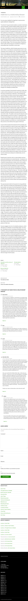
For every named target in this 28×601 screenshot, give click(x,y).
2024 (2, 577)
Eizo (3, 325)
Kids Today (3, 515)
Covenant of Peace (4, 507)
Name (2, 450)
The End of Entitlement (5, 499)
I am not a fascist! (8, 534)
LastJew (2, 523)
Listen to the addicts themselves (7, 283)
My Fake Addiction (4, 567)
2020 (2, 579)
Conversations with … (5, 565)
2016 (2, 585)
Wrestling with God (5, 503)
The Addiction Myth (5, 279)
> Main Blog (3, 12)
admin (5, 396)
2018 (2, 582)
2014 (2, 589)
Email (2, 456)
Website (2, 461)
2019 (2, 580)
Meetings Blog (3, 566)
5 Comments (22, 16)
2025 (2, 575)
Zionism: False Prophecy (6, 509)
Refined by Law (4, 501)
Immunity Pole (4, 494)
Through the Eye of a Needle (6, 490)
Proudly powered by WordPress (6, 599)
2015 (2, 587)
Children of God (4, 505)
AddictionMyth (14, 16)
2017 (2, 584)
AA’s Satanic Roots (8, 541)
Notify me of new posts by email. (8, 473)
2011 (2, 594)
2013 (2, 590)
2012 (2, 592)
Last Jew (3, 7)
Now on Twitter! (4, 556)
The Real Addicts (17, 262)
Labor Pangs (3, 496)
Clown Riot (3, 511)
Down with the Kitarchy (5, 513)
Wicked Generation (4, 498)
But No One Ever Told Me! (6, 492)
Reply (5, 320)
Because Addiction (4, 268)
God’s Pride (3, 488)
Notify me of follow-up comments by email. (10, 468)
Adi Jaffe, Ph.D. (6, 357)
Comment (3, 433)
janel (4, 338)
